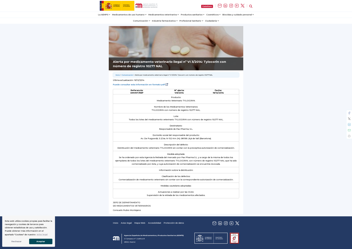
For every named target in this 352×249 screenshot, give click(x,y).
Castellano (207, 6)
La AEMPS (103, 14)
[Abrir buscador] (250, 6)
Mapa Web (139, 223)
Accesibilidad (154, 223)
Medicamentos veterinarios (162, 14)
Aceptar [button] (40, 241)
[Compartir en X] (349, 118)
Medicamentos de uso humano (128, 14)
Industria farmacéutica (164, 21)
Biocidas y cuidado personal (237, 14)
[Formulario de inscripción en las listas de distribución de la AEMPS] (220, 6)
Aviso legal (126, 223)
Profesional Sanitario (190, 21)
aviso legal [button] (42, 234)
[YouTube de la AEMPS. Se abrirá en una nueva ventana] (237, 6)
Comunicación (140, 21)
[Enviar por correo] (349, 130)
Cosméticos (212, 14)
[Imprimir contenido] (349, 136)
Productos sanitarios (191, 14)
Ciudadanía (211, 21)
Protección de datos (174, 223)
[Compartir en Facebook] (349, 113)
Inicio (118, 75)
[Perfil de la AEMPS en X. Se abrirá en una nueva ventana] (242, 6)
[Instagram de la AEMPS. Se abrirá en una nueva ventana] (231, 6)
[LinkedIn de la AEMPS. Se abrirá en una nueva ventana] (225, 6)
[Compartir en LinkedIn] (349, 124)
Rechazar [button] (16, 241)
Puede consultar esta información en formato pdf (139, 84)
